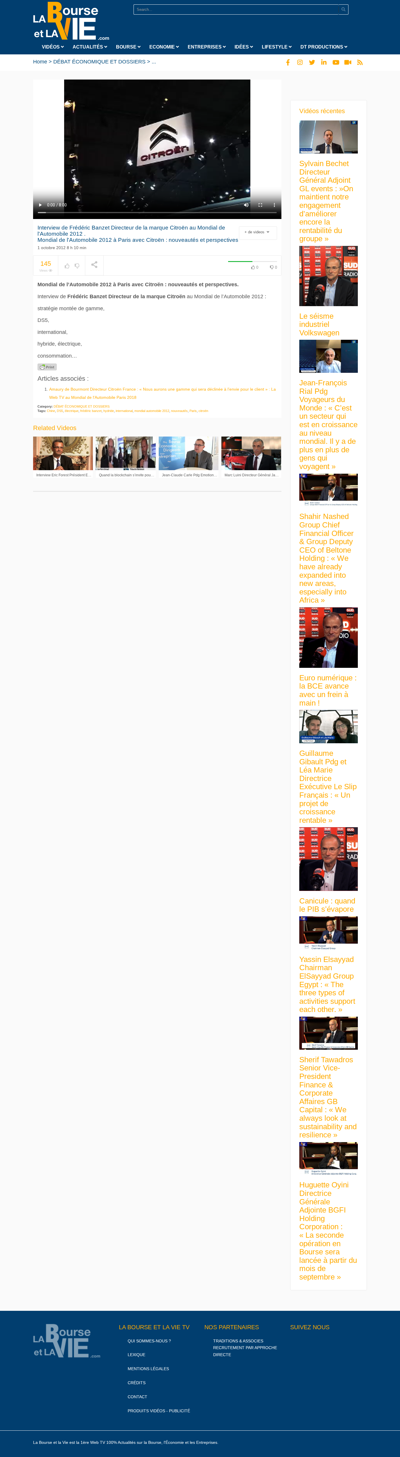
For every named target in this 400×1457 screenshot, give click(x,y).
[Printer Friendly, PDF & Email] (47, 366)
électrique (71, 411)
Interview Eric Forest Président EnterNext (68, 475)
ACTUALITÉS (88, 46)
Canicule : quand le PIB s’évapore (327, 905)
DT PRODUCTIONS (322, 46)
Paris (193, 411)
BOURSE (127, 46)
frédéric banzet (91, 411)
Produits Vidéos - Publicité (159, 1410)
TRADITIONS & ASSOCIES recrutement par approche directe (245, 1348)
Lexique (136, 1354)
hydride (108, 411)
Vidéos (51, 46)
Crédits (137, 1382)
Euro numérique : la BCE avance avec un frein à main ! (328, 690)
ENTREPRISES (205, 46)
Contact (137, 1396)
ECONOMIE (162, 46)
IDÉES (242, 46)
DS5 (60, 411)
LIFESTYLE (275, 46)
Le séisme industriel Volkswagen (319, 324)
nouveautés (179, 411)
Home (40, 62)
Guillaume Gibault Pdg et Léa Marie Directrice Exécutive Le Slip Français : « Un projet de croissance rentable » (328, 787)
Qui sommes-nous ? (149, 1341)
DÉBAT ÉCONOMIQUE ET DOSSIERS (99, 62)
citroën (203, 411)
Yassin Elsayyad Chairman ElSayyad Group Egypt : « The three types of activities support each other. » (327, 984)
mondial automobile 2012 (151, 411)
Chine (51, 411)
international (124, 411)
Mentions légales (148, 1368)
